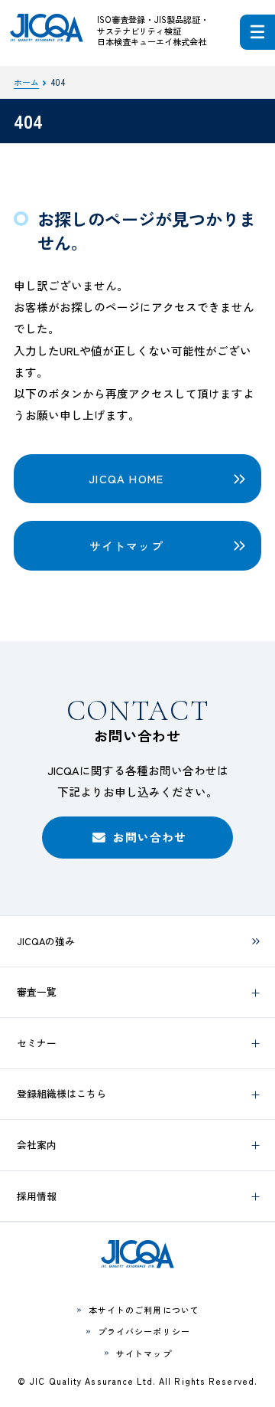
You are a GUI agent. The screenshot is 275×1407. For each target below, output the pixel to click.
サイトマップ (126, 546)
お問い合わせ (150, 837)
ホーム (26, 82)
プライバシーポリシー (144, 1331)
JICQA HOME (126, 478)
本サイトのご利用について (144, 1310)
